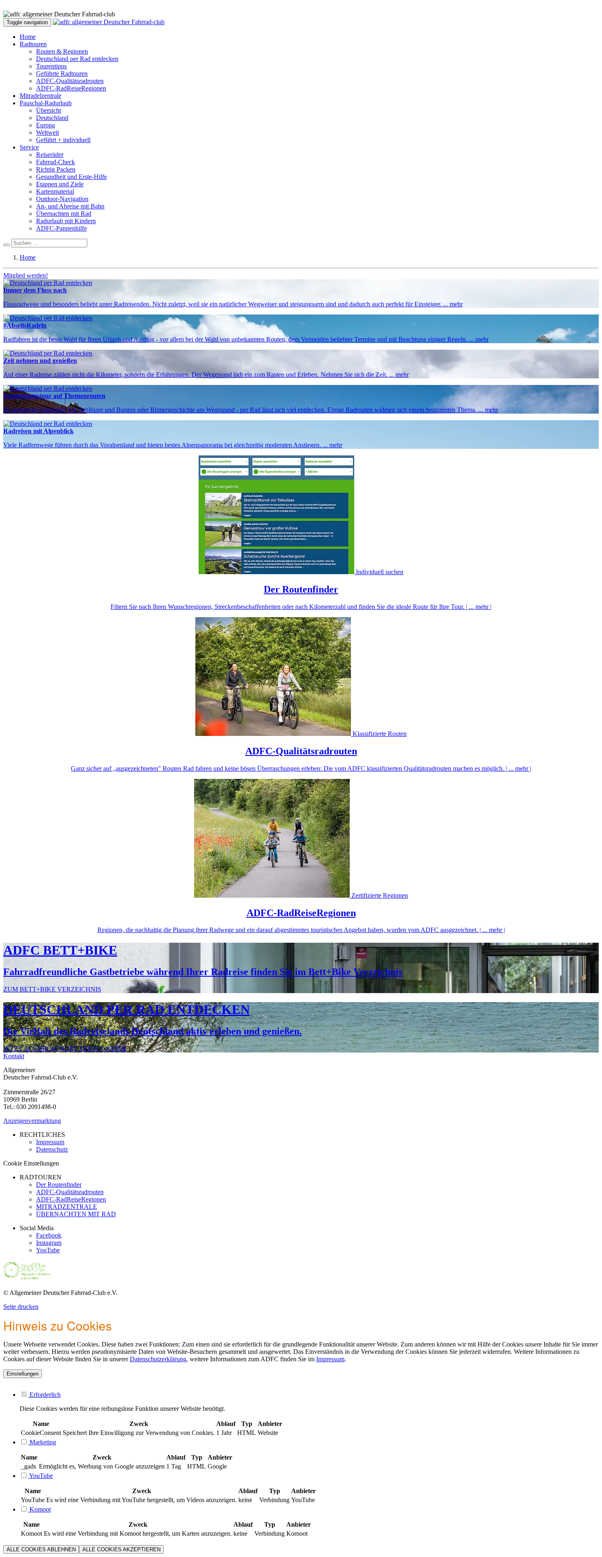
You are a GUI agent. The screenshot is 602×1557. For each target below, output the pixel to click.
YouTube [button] (40, 1475)
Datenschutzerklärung (158, 1359)
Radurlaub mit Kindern (66, 220)
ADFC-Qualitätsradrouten (70, 80)
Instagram (48, 1242)
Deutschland (52, 117)
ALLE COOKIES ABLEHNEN (41, 1549)
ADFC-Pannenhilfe (61, 228)
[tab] (309, 1394)
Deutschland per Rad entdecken (77, 58)
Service (29, 147)
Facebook (48, 1235)
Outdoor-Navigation (62, 198)
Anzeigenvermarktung (32, 1120)
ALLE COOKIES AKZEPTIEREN (121, 1549)
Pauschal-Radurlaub (46, 103)
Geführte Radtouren (62, 73)
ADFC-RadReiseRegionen (71, 88)
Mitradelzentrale (40, 95)
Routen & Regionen (62, 51)
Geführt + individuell (63, 139)
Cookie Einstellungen (31, 1163)
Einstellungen (22, 1374)
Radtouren (33, 44)
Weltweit (47, 132)
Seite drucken (20, 1306)
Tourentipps (51, 66)
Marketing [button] (42, 1442)
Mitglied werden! (25, 275)
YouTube (48, 1250)
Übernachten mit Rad (63, 213)
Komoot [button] (39, 1509)
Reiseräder (49, 154)
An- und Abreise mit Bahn (70, 206)
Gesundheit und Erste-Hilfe (71, 176)
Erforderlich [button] (44, 1394)
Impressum (330, 1359)
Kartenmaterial (55, 191)
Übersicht (48, 110)
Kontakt (13, 1055)
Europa (45, 125)
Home (28, 36)
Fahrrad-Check (55, 161)
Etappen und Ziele (60, 184)
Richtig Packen (55, 169)
